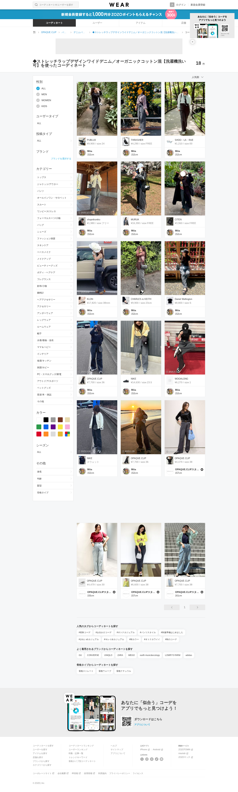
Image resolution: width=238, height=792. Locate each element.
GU (80, 655)
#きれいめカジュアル (89, 639)
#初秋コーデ (84, 632)
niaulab (182, 753)
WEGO (131, 655)
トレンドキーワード (78, 757)
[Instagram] (147, 759)
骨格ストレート (86, 671)
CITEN (178, 219)
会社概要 (61, 773)
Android (156, 749)
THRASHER (137, 140)
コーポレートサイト (42, 773)
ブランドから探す (41, 761)
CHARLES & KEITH (141, 299)
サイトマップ (117, 749)
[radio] (38, 419)
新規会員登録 (198, 4)
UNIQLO (108, 655)
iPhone (143, 749)
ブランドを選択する (61, 158)
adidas (189, 655)
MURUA (135, 219)
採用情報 (88, 773)
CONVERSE (93, 655)
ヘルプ (114, 745)
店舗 (183, 22)
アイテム (140, 22)
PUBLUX (91, 140)
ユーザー (97, 22)
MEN (44, 94)
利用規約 (102, 773)
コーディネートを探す (43, 745)
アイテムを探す (40, 753)
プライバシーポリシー (119, 773)
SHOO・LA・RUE (184, 140)
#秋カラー (134, 639)
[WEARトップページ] (34, 32)
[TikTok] (157, 759)
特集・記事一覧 (76, 753)
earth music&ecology (150, 655)
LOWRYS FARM (172, 655)
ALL (43, 88)
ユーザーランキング (78, 749)
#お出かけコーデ (104, 632)
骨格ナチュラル (123, 671)
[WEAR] (119, 5)
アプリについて (142, 724)
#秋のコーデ (171, 639)
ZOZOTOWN (184, 749)
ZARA (120, 655)
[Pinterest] (161, 759)
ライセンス (138, 773)
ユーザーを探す (40, 749)
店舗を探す (38, 757)
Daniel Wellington (183, 299)
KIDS (44, 106)
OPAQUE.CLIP (94, 378)
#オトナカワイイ (152, 639)
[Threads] (152, 759)
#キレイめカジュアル (114, 639)
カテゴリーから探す (42, 765)
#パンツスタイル (148, 632)
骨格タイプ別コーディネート (82, 761)
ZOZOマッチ (184, 757)
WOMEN (46, 100)
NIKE (133, 378)
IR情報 (75, 773)
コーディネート (54, 22)
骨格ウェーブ (105, 671)
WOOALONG (181, 378)
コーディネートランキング (81, 745)
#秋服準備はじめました (172, 632)
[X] (142, 759)
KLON (90, 299)
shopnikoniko (93, 219)
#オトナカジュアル (126, 632)
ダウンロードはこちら (148, 719)
